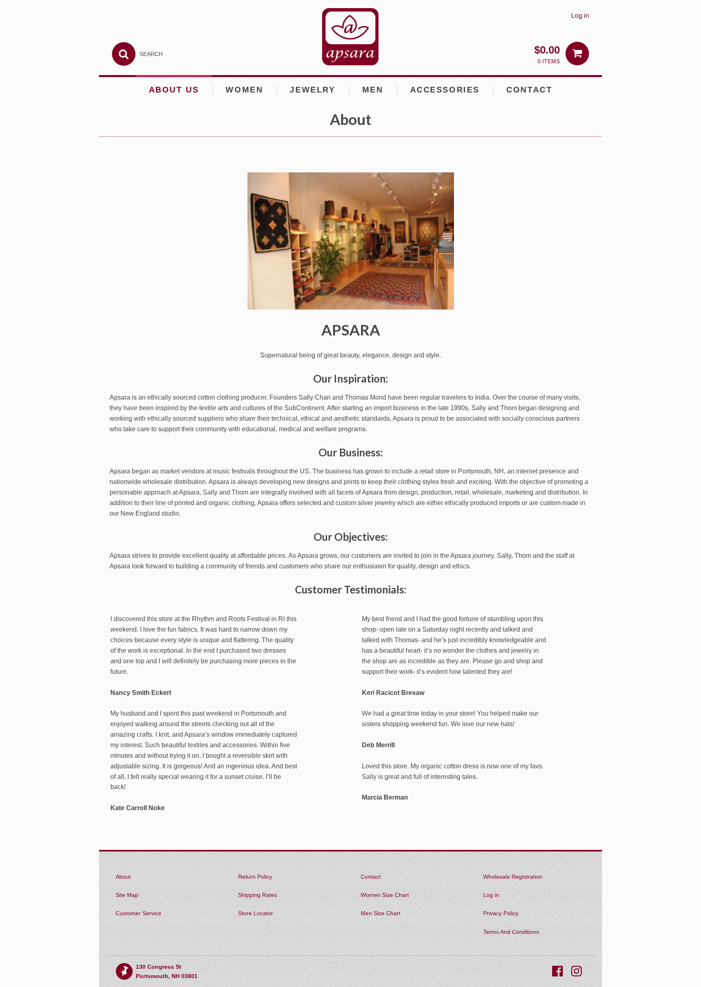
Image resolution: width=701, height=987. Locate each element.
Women (244, 89)
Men (372, 89)
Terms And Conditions (511, 932)
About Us (174, 89)
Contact (529, 89)
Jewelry (312, 89)
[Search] (123, 54)
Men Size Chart (380, 913)
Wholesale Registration (512, 876)
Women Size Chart (385, 895)
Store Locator (255, 913)
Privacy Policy (500, 913)
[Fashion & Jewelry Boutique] (350, 36)
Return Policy (255, 876)
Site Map (127, 895)
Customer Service (138, 913)
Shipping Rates (257, 895)
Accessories (445, 89)
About (123, 876)
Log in (580, 15)
